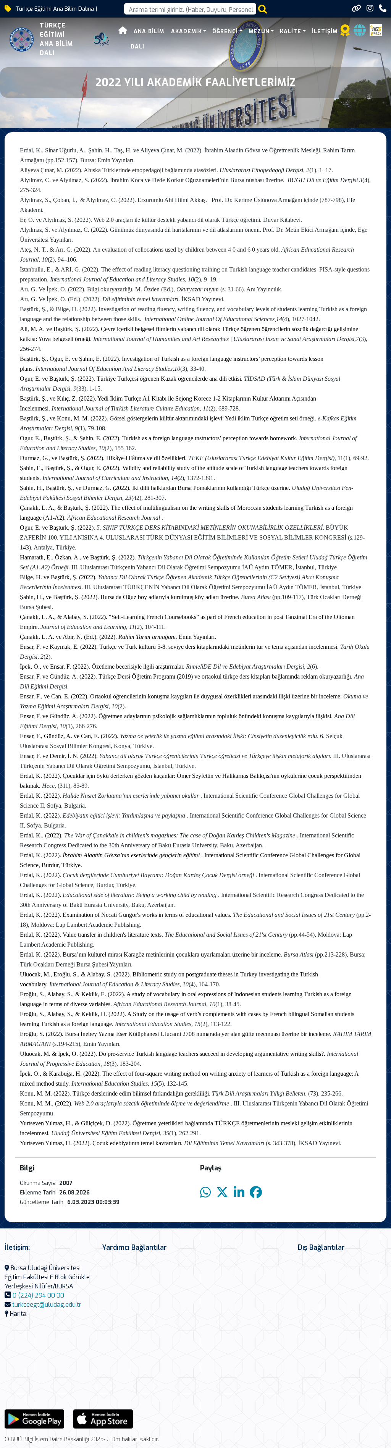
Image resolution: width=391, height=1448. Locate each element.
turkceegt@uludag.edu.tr (46, 1305)
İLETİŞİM (325, 31)
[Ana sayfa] (123, 31)
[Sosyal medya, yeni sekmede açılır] (370, 8)
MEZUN (259, 31)
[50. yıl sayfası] (101, 39)
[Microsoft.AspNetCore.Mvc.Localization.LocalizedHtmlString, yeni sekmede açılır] (34, 1418)
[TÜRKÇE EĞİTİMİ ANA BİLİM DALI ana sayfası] (21, 39)
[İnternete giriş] (360, 33)
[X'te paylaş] (222, 1192)
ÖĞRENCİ (225, 31)
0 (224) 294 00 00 (38, 1295)
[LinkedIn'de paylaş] (239, 1192)
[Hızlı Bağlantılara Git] (356, 8)
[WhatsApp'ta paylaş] (205, 1192)
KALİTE (290, 31)
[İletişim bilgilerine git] (382, 8)
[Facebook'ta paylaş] (256, 1192)
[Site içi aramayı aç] (262, 9)
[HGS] (376, 30)
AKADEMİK (186, 31)
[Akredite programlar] (345, 33)
